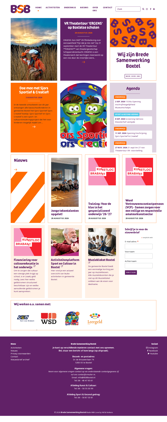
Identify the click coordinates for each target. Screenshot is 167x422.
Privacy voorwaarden (21, 353)
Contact (107, 7)
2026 (58, 412)
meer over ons (133, 76)
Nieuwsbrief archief (20, 359)
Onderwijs (70, 7)
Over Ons (95, 9)
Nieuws (84, 7)
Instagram (153, 347)
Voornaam (130, 251)
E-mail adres (132, 241)
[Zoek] (143, 9)
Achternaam (130, 261)
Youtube (154, 353)
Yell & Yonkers (107, 412)
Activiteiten (53, 7)
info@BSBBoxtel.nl (86, 377)
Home (38, 7)
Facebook (153, 350)
